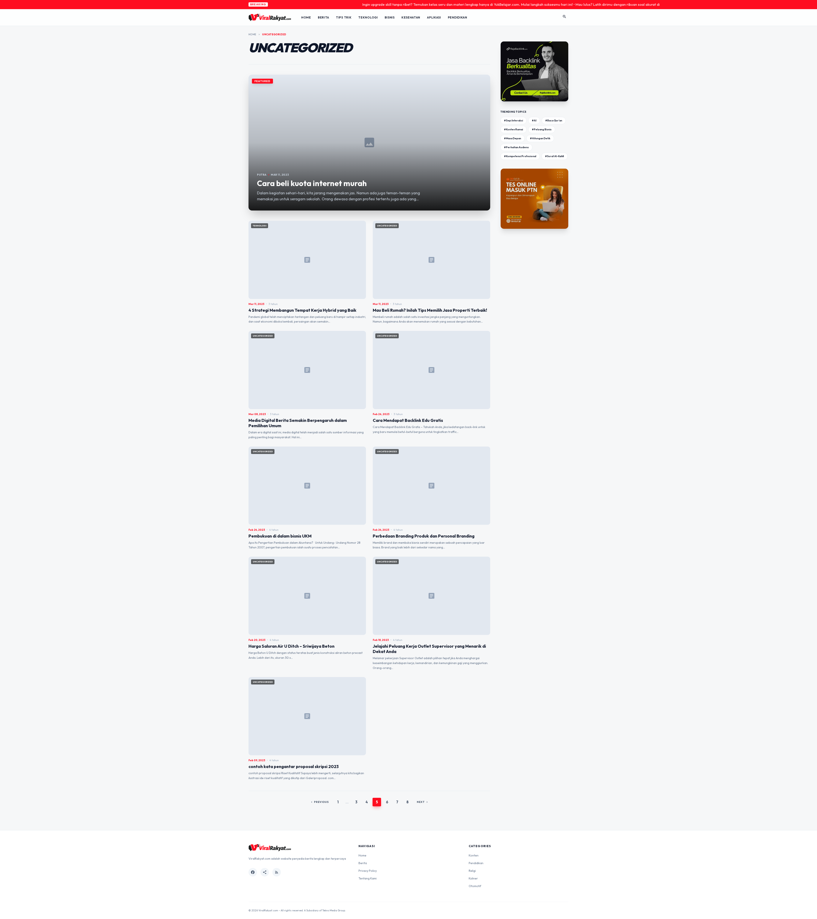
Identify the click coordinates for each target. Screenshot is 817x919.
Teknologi (368, 17)
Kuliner (473, 878)
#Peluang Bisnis (541, 129)
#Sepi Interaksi (513, 120)
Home (306, 17)
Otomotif (475, 886)
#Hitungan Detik (540, 138)
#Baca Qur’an (553, 120)
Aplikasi (434, 17)
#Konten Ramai (513, 129)
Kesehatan (410, 17)
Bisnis (390, 17)
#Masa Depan (512, 138)
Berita (323, 17)
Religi (472, 871)
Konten (473, 855)
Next (422, 802)
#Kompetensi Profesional (520, 156)
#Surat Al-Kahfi (554, 156)
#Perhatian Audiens (516, 147)
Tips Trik (343, 17)
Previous (319, 802)
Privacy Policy (368, 871)
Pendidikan (457, 17)
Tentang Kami (368, 878)
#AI (534, 120)
